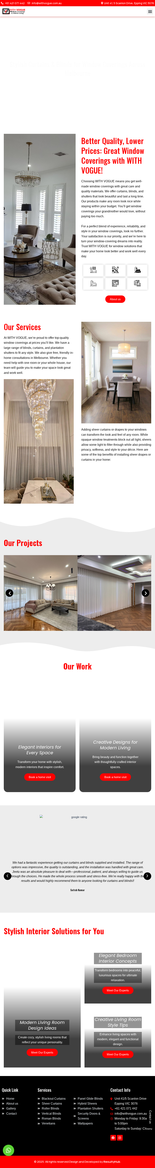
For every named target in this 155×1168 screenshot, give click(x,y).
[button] (150, 11)
